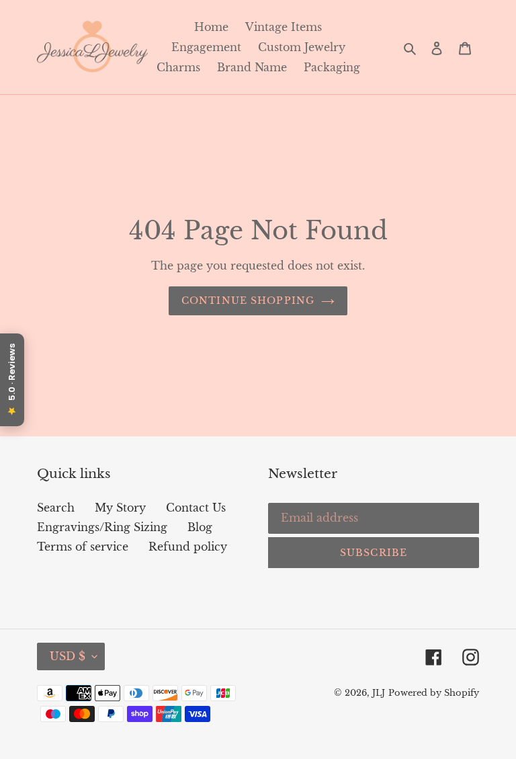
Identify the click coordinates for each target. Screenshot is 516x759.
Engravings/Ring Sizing (102, 527)
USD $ (67, 656)
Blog (199, 527)
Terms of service (82, 546)
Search (56, 507)
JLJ (378, 692)
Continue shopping (247, 300)
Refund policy (187, 546)
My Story (120, 507)
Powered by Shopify (433, 692)
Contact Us (196, 507)
